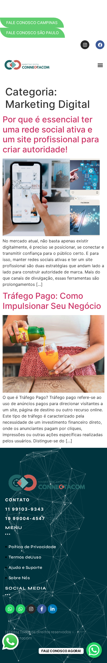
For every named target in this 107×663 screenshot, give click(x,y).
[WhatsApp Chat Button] (94, 650)
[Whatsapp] (10, 609)
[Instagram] (85, 44)
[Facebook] (100, 44)
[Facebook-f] (41, 609)
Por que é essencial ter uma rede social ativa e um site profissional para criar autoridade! (51, 134)
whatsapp (10, 636)
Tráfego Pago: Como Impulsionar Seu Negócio (52, 301)
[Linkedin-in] (52, 609)
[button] (100, 65)
